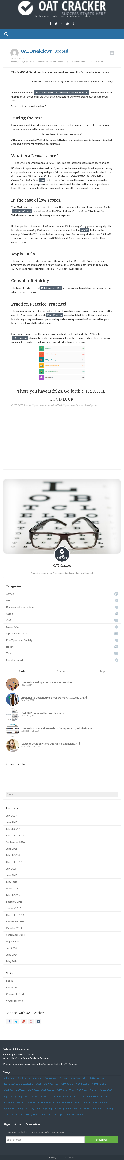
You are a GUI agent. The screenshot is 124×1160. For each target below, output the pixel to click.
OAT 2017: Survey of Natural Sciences (42, 713)
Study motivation (13, 1114)
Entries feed (12, 987)
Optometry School (46, 61)
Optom (93, 1090)
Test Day (45, 1114)
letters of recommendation (19, 1084)
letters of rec (97, 1078)
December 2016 (15, 835)
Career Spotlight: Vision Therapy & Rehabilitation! (50, 743)
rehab (87, 1108)
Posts (22, 671)
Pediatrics (92, 1096)
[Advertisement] (62, 445)
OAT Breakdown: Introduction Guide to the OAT (62, 92)
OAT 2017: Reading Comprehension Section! (46, 682)
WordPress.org (14, 1000)
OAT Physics (82, 1084)
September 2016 (15, 842)
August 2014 (13, 941)
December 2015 (15, 861)
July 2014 (11, 947)
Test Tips (57, 1114)
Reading (30, 1108)
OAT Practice (99, 1084)
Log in (9, 980)
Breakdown (51, 1078)
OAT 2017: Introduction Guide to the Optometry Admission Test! (58, 728)
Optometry (10, 1096)
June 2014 (11, 954)
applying (37, 1078)
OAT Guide (67, 1084)
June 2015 (11, 875)
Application (24, 1078)
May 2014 (12, 961)
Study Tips (31, 1114)
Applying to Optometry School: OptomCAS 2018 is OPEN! (54, 697)
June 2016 (11, 848)
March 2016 (13, 855)
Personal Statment (14, 1102)
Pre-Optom (90, 405)
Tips (67, 61)
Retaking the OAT (51, 287)
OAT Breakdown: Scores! (44, 51)
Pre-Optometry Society (19, 640)
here (42, 179)
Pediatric (79, 1096)
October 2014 (14, 928)
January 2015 (13, 908)
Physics (31, 1102)
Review (60, 61)
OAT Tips (82, 1090)
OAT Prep (33, 1090)
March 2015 (13, 894)
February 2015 (14, 901)
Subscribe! (101, 1139)
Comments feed (15, 993)
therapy (69, 1114)
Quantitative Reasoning (94, 1102)
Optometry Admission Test (47, 405)
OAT (20, 61)
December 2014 (15, 914)
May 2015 (12, 881)
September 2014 (15, 934)
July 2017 (11, 815)
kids (85, 1078)
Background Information (20, 606)
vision (80, 1114)
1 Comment (97, 61)
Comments (62, 671)
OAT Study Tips (65, 1090)
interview (75, 1078)
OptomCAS (30, 61)
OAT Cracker (54, 314)
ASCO (84, 230)
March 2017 (13, 828)
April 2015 (12, 888)
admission (9, 1078)
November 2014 (15, 921)
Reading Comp (44, 1108)
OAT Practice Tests (14, 1090)
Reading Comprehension (68, 1108)
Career (10, 613)
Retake (97, 1108)
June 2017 (11, 822)
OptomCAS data (21, 210)
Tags (102, 671)
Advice (13, 61)
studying (108, 1108)
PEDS (104, 1096)
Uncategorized (78, 61)
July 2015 (11, 868)
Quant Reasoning (13, 1108)
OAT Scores (24, 405)
